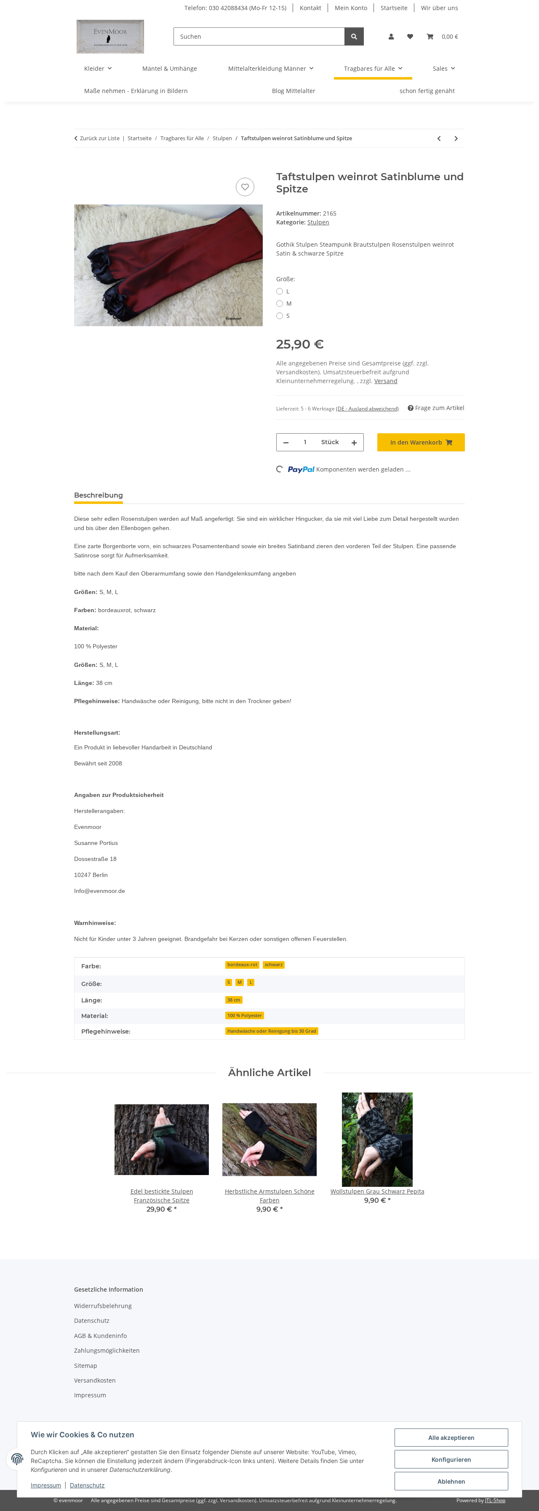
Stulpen (318, 222)
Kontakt (310, 8)
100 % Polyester (244, 1015)
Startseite (394, 8)
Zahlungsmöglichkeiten (107, 1350)
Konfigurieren (451, 1459)
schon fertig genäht (427, 91)
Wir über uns (439, 8)
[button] (391, 36)
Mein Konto (351, 8)
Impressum (46, 1485)
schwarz (274, 964)
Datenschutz (87, 1485)
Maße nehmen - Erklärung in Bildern (136, 91)
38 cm (233, 1000)
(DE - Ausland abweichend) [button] (367, 408)
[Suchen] (354, 36)
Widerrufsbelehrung (103, 1306)
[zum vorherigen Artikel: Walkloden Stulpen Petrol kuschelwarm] (439, 138)
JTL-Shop (495, 1500)
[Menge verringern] (286, 442)
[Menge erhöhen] (354, 442)
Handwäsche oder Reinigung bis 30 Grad (271, 1031)
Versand (386, 381)
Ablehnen (451, 1481)
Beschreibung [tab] (98, 495)
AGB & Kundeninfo (100, 1336)
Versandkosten (95, 1380)
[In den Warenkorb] (81, 166)
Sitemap (85, 1366)
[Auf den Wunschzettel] (245, 187)
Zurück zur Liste (100, 138)
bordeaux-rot (242, 964)
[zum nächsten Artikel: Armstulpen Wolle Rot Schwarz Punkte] (456, 138)
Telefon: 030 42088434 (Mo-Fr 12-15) (235, 8)
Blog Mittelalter (293, 91)
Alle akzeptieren (451, 1437)
